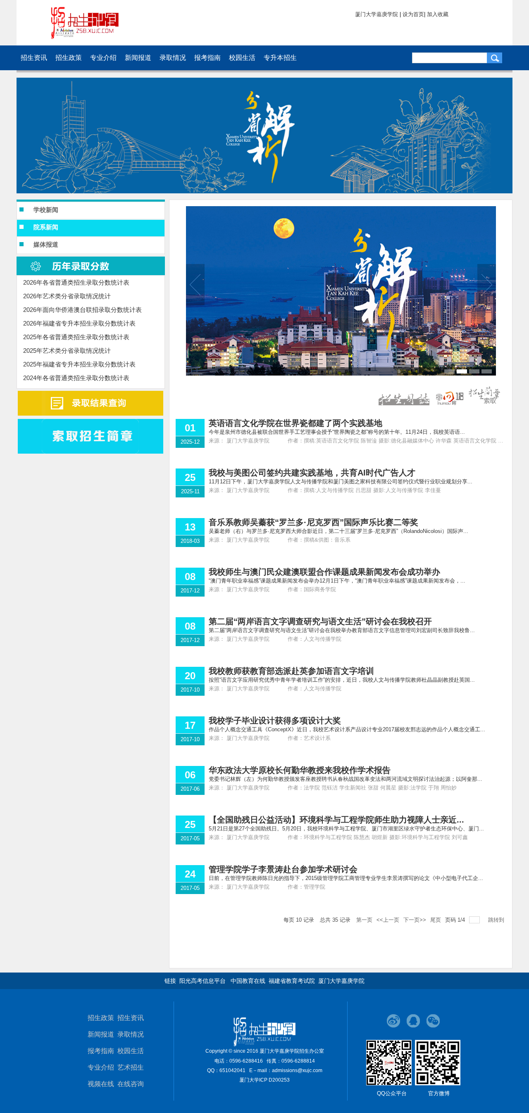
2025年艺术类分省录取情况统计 (67, 350)
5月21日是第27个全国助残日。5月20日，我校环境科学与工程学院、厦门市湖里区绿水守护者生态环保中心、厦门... (346, 828)
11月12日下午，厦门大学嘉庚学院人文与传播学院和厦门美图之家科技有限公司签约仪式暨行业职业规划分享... (340, 481)
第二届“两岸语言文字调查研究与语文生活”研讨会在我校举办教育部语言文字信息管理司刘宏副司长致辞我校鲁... (342, 630)
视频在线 (101, 1083)
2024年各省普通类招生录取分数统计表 (76, 377)
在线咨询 (130, 1083)
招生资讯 (130, 1017)
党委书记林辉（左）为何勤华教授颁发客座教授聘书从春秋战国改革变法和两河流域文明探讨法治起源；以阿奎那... (345, 779)
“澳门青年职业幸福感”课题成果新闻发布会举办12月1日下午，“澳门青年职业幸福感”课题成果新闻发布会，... (337, 581)
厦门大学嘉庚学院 (376, 14)
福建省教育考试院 (292, 980)
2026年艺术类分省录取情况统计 (67, 296)
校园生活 (130, 1050)
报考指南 (101, 1050)
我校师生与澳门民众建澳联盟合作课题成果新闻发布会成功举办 (324, 571)
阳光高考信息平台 (202, 980)
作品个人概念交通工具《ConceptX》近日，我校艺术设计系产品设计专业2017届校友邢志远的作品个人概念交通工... (347, 729)
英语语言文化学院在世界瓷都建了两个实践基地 (295, 423)
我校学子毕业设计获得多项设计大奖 (275, 720)
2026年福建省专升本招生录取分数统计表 (79, 323)
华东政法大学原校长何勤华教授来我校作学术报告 (300, 770)
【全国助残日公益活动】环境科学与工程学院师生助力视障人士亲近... (336, 819)
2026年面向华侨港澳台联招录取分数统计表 (82, 309)
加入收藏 (437, 14)
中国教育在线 (248, 980)
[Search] (494, 57)
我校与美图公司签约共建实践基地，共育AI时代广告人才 (312, 472)
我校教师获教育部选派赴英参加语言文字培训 (291, 670)
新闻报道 (101, 1034)
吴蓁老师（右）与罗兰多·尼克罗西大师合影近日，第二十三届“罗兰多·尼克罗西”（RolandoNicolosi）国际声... (338, 531)
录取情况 (130, 1034)
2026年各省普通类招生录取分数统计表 (76, 282)
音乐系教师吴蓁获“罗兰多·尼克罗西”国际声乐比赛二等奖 (313, 522)
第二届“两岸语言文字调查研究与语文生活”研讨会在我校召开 (320, 621)
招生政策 (101, 1017)
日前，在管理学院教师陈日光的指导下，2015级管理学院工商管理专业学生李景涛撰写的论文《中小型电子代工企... (346, 878)
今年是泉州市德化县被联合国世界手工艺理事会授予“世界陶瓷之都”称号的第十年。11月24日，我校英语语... (337, 432)
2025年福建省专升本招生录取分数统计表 (79, 364)
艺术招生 (130, 1067)
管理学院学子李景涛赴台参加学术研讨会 (283, 869)
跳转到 (497, 920)
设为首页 (413, 14)
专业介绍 (101, 1067)
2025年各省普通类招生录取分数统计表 (76, 336)
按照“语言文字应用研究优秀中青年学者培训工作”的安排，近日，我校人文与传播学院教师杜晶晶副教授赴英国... (342, 680)
